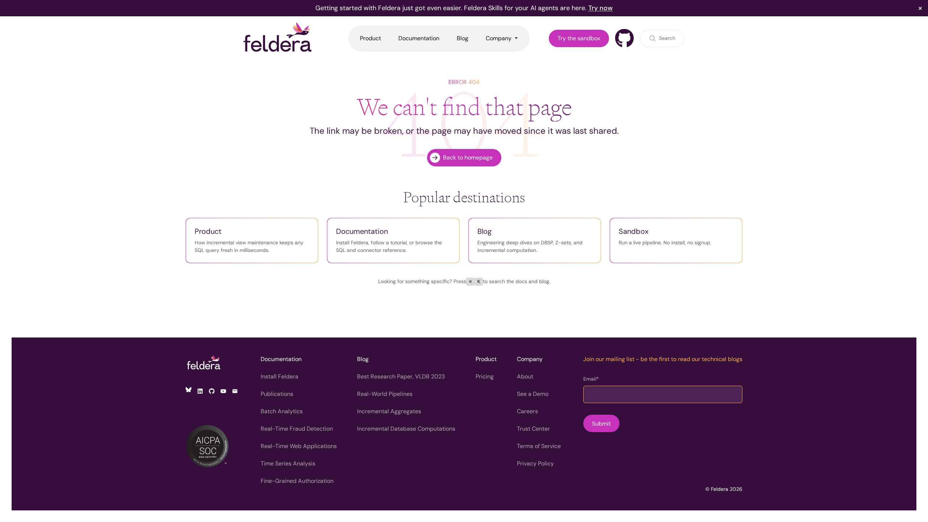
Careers (527, 411)
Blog (363, 359)
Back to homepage (468, 157)
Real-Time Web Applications (299, 446)
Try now (600, 8)
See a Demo (532, 394)
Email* (591, 379)
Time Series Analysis (288, 463)
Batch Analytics (282, 411)
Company (530, 359)
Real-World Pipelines (385, 394)
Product (486, 359)
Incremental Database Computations (406, 428)
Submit (601, 423)
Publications (277, 394)
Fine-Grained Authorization (297, 481)
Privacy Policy (535, 463)
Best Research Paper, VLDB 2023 (401, 376)
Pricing (485, 376)
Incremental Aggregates (389, 411)
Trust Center (533, 428)
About (525, 376)
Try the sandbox (579, 38)
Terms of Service (539, 446)
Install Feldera (279, 376)
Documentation (281, 359)
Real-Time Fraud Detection (297, 428)
